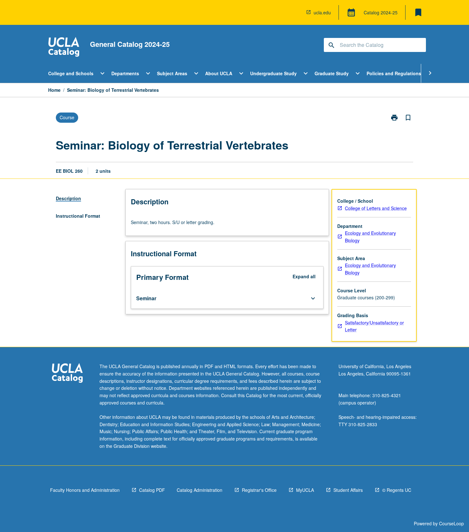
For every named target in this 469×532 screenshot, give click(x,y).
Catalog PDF (152, 490)
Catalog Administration (199, 490)
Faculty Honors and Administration (85, 490)
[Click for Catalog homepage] (64, 48)
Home (54, 90)
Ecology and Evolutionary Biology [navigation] (370, 237)
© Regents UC (396, 490)
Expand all (304, 276)
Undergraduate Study (273, 73)
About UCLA (218, 73)
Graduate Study (332, 73)
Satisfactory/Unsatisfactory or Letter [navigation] (374, 326)
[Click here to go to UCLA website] (67, 374)
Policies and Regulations (394, 73)
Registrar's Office (259, 490)
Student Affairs (348, 490)
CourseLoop (451, 523)
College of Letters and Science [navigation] (376, 208)
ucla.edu (322, 12)
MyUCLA (305, 490)
